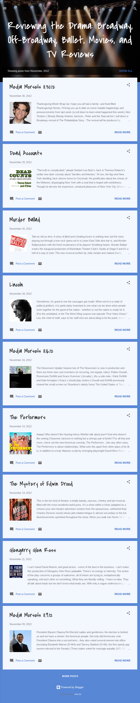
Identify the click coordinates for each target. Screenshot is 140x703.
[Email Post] (40, 133)
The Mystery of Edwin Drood (41, 484)
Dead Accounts (26, 153)
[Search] (135, 9)
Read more (122, 132)
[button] (128, 85)
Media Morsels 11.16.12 (31, 351)
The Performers (28, 417)
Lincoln (16, 285)
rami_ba (77, 694)
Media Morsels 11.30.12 (32, 87)
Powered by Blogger (72, 687)
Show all (125, 70)
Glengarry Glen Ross (33, 550)
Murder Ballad (25, 220)
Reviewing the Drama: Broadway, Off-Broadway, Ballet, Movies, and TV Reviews (70, 40)
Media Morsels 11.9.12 (31, 615)
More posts (70, 676)
